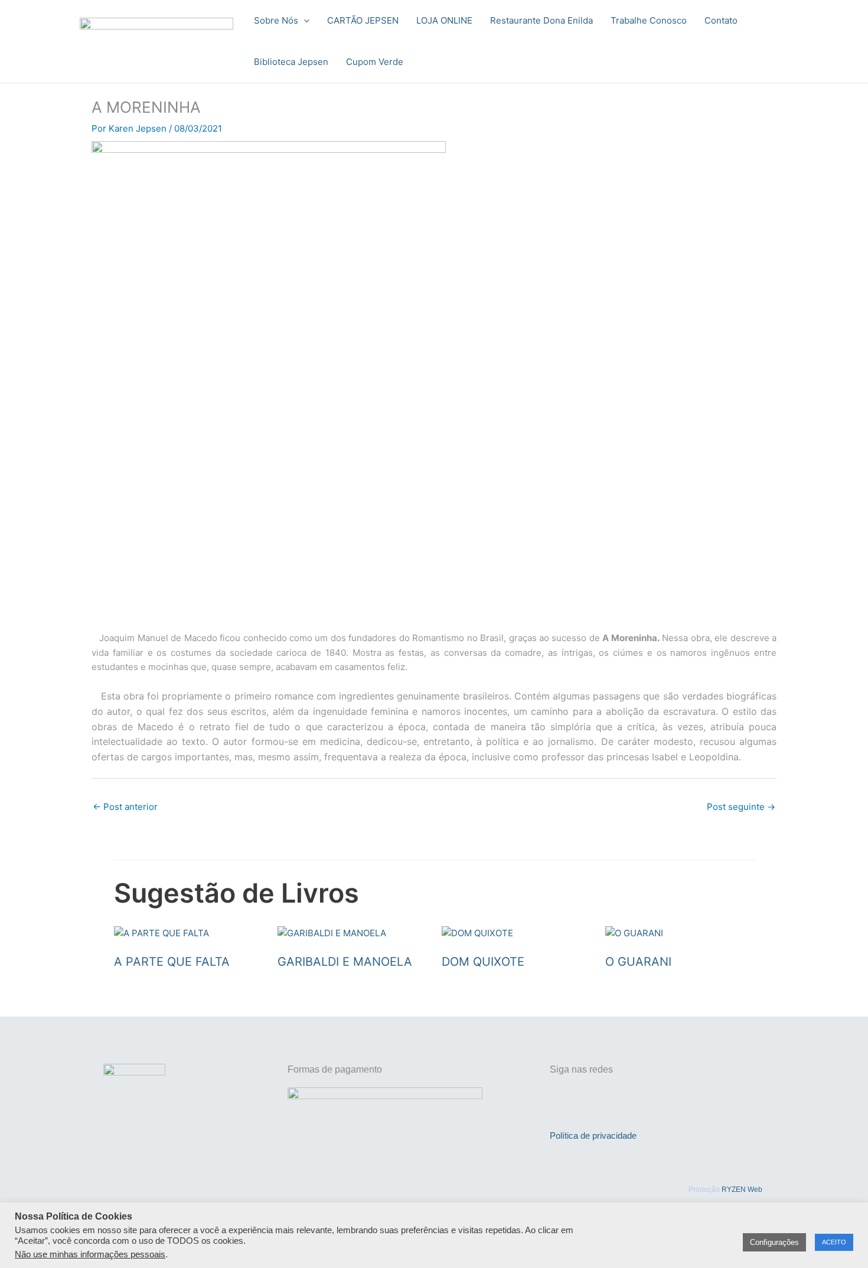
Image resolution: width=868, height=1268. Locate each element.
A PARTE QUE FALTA (172, 962)
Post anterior (125, 806)
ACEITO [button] (834, 1242)
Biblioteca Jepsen (291, 61)
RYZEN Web (742, 1189)
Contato (721, 20)
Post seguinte (741, 806)
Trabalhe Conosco (649, 20)
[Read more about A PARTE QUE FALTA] (161, 933)
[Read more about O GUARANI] (634, 933)
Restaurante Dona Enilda (541, 20)
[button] (303, 20)
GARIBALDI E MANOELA (345, 962)
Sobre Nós (276, 20)
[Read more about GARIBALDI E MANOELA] (332, 933)
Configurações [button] (774, 1242)
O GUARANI (638, 962)
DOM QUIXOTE (483, 962)
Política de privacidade (593, 1135)
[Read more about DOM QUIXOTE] (477, 933)
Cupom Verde (374, 61)
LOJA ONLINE (444, 20)
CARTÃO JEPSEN (363, 20)
